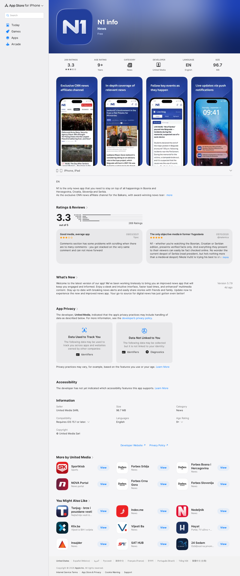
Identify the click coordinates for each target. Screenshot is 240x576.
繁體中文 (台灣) (199, 561)
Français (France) (136, 561)
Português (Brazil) (166, 561)
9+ (177, 421)
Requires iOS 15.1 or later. (71, 421)
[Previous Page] (52, 121)
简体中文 (120, 561)
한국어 (151, 561)
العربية (96, 561)
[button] (24, 25)
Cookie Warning (112, 572)
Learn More (163, 366)
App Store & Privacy (91, 572)
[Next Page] (236, 121)
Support (128, 572)
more (169, 194)
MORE (226, 257)
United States (62, 561)
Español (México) (81, 561)
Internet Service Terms (67, 572)
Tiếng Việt (183, 561)
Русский (107, 561)
